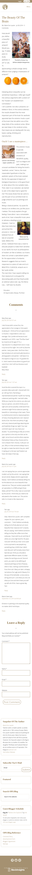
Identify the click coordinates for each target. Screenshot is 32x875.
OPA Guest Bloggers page (9, 822)
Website (4, 690)
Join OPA (26, 1)
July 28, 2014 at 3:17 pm (9, 466)
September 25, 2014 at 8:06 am (11, 599)
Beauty (16, 293)
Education (7, 290)
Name (4, 669)
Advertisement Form (9, 839)
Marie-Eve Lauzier (8, 725)
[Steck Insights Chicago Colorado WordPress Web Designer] (16, 870)
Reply (3, 374)
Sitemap (5, 844)
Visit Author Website (9, 752)
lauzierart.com (12, 750)
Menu (28, 6)
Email (4, 680)
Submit (26, 769)
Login (20, 1)
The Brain (22, 293)
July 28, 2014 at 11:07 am (9, 382)
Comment (5, 641)
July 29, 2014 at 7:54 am (11, 512)
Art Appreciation (9, 293)
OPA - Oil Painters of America (5, 7)
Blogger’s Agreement (9, 841)
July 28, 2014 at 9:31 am (9, 320)
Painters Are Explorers (15, 813)
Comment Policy (8, 836)
